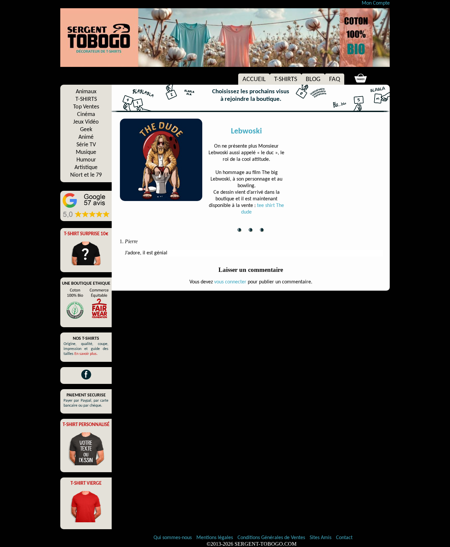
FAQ (334, 79)
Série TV (86, 145)
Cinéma (86, 114)
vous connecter (230, 282)
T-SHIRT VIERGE (85, 483)
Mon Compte (376, 3)
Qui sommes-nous (173, 537)
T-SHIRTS (285, 79)
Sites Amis (320, 537)
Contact (344, 537)
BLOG (313, 79)
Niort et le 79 (86, 175)
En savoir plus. (86, 354)
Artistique (86, 167)
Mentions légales (215, 537)
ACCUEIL (254, 79)
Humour (86, 160)
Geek (86, 130)
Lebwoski (246, 131)
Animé (86, 137)
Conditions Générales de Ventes (272, 537)
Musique (86, 152)
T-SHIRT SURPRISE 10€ (86, 234)
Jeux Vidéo (86, 122)
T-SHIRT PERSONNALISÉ (86, 424)
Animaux (86, 92)
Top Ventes (86, 107)
